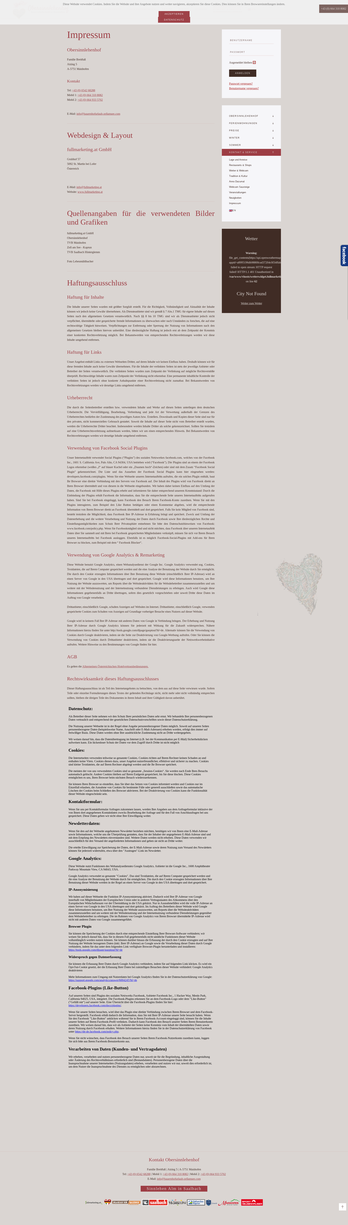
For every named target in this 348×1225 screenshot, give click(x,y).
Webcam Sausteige (239, 187)
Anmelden (242, 73)
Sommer (235, 145)
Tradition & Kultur (238, 176)
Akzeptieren (174, 14)
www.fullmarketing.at (90, 191)
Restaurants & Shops (240, 165)
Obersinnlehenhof (243, 116)
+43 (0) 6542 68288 (83, 90)
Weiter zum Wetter (251, 303)
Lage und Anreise (238, 159)
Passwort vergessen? (241, 83)
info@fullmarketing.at (89, 187)
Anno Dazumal (237, 181)
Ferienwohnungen (243, 123)
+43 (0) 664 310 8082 (90, 95)
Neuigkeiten (235, 197)
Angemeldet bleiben (240, 62)
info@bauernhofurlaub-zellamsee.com (98, 113)
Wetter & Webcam (238, 170)
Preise (234, 130)
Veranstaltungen (237, 192)
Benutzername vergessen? (244, 88)
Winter (234, 138)
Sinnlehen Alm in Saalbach (174, 1188)
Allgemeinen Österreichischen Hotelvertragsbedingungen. (115, 666)
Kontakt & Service (243, 152)
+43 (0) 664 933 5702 (90, 99)
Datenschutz (174, 20)
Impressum (235, 203)
